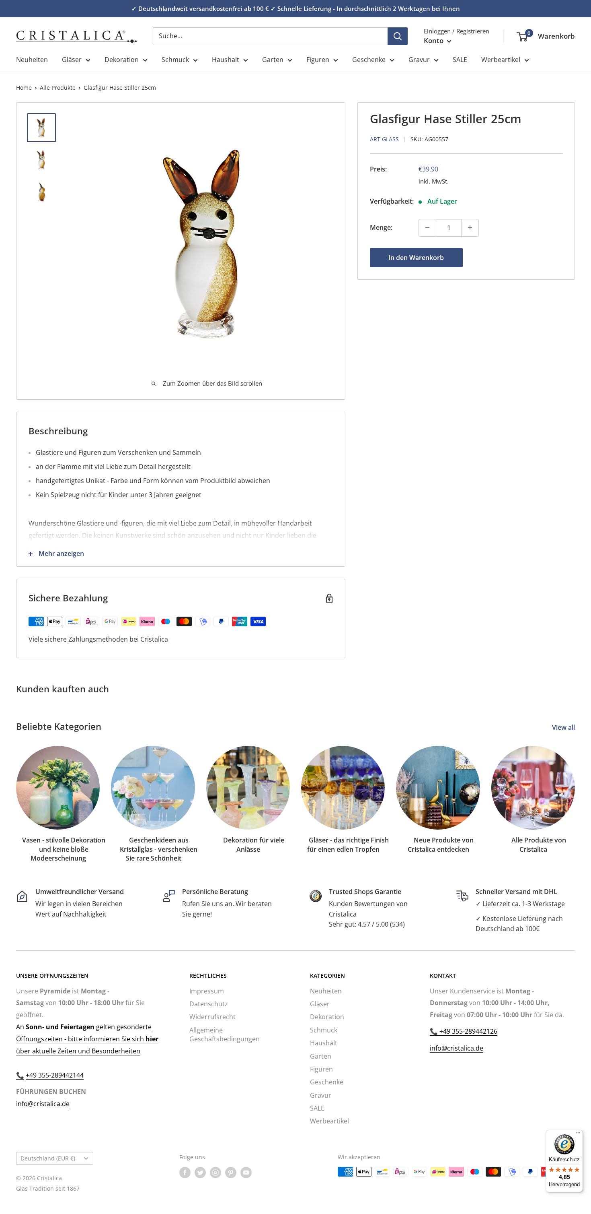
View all (564, 727)
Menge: (381, 227)
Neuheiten (32, 59)
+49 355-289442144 (55, 1075)
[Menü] (578, 1135)
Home (24, 87)
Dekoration (122, 59)
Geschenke (369, 59)
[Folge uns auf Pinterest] (230, 1172)
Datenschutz (208, 1003)
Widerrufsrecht (212, 1016)
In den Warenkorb (416, 257)
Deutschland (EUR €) (48, 1158)
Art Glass (384, 138)
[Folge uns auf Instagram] (215, 1172)
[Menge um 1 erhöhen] (470, 227)
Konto (434, 40)
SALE (460, 59)
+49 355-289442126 (467, 1031)
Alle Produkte (58, 87)
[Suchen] (398, 36)
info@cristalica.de (43, 1103)
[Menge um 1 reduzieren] (427, 227)
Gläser (72, 59)
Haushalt (225, 59)
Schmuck (175, 59)
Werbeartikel (500, 59)
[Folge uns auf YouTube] (246, 1172)
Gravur (419, 59)
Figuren (317, 59)
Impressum (206, 991)
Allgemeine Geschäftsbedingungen (224, 1034)
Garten (272, 59)
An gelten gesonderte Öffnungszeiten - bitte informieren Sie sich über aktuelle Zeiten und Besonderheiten (87, 1038)
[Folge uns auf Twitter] (200, 1172)
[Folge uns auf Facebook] (185, 1172)
